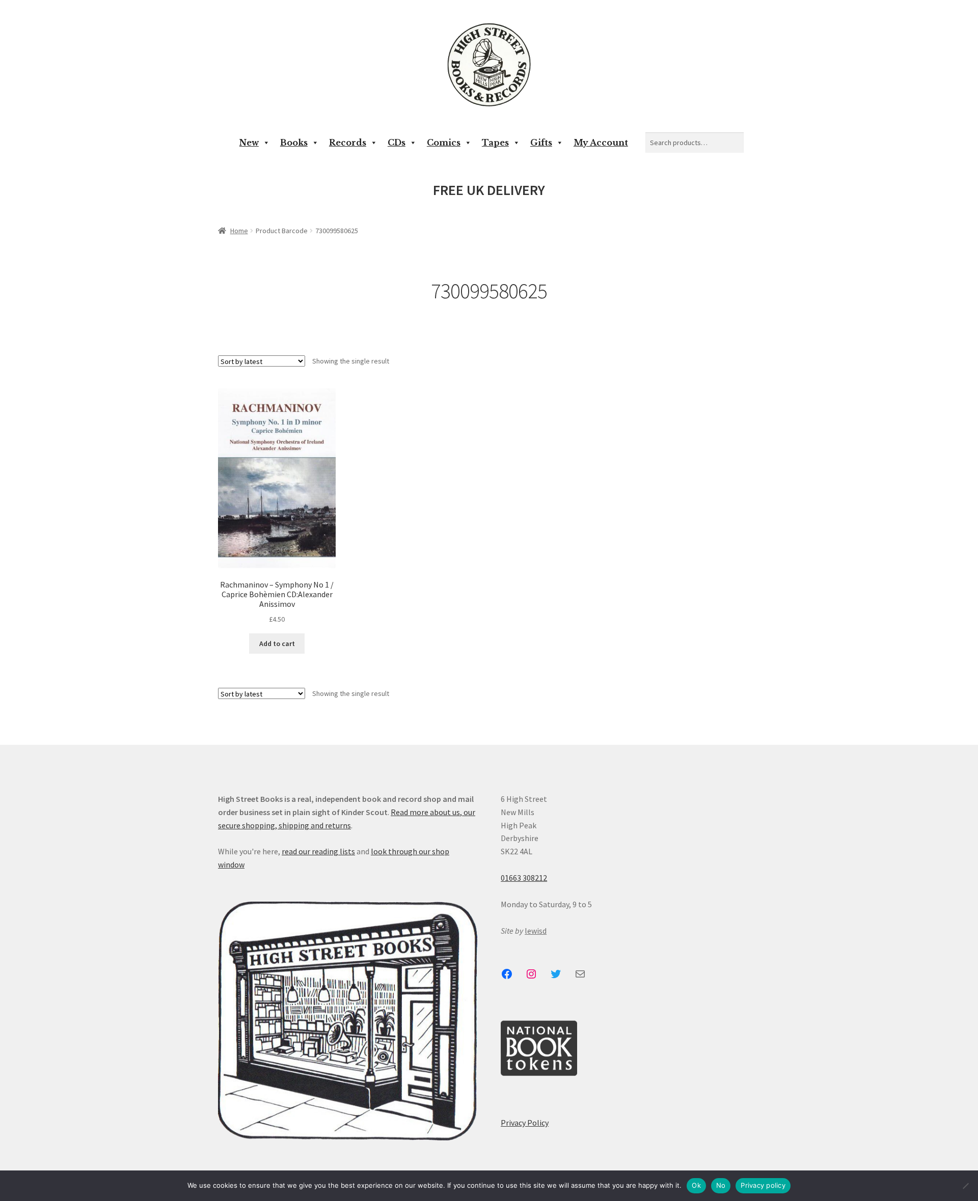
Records (347, 142)
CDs (396, 142)
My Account (601, 142)
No (721, 1185)
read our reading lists (318, 851)
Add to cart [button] (277, 643)
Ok (696, 1185)
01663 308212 (524, 878)
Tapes (495, 142)
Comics (443, 142)
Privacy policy (763, 1185)
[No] (965, 1186)
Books (294, 142)
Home (239, 230)
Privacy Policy (525, 1123)
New (249, 142)
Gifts (541, 142)
